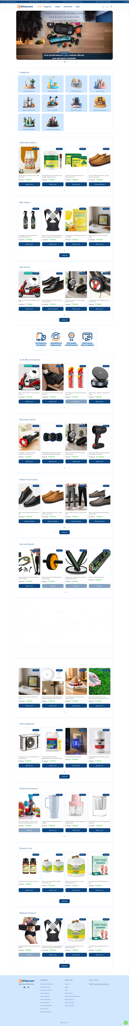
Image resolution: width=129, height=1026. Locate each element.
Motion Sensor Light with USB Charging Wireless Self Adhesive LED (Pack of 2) (52, 697)
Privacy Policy (68, 993)
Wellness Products (46, 1012)
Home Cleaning (45, 996)
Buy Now (64, 53)
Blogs (66, 987)
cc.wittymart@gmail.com (101, 984)
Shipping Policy (69, 999)
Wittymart (66, 1022)
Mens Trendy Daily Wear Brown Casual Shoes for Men (99, 513)
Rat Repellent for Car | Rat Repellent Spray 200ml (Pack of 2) (28, 236)
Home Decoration (46, 999)
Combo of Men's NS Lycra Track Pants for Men (76, 513)
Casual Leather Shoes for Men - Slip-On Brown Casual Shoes (99, 176)
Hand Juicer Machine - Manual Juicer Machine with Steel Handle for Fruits (28, 822)
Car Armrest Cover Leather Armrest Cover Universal (52, 393)
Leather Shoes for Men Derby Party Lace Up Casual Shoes (52, 301)
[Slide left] (61, 191)
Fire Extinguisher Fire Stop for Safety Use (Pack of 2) (76, 393)
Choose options (99, 184)
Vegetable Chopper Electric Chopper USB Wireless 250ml (76, 822)
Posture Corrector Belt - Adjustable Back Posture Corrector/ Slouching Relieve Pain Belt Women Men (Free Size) (52, 236)
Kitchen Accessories (46, 1005)
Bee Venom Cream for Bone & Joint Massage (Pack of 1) (74, 882)
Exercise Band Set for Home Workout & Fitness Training (29, 578)
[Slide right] (68, 191)
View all (64, 255)
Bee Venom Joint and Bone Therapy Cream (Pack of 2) (51, 882)
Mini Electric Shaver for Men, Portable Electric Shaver (75, 301)
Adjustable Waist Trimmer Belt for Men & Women (29, 946)
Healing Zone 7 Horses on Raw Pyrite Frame (98, 236)
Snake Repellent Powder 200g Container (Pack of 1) (99, 757)
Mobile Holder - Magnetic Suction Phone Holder (99, 393)
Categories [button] (44, 980)
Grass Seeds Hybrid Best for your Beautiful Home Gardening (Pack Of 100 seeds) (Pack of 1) (99, 697)
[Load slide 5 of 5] (67, 62)
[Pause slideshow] (76, 62)
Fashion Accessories (46, 990)
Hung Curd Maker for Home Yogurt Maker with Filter (99, 822)
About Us (67, 984)
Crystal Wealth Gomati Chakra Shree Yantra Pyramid (74, 697)
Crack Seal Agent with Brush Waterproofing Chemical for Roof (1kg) (75, 639)
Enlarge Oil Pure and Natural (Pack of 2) (29, 881)
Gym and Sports (45, 993)
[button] (48, 7)
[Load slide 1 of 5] (57, 62)
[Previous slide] (53, 62)
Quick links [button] (69, 980)
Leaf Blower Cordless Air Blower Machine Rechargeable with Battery (99, 453)
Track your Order (69, 1005)
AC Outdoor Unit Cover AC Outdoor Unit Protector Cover (29, 757)
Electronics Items (45, 987)
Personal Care (45, 1008)
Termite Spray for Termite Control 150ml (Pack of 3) (29, 176)
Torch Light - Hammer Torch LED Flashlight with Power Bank (27, 453)
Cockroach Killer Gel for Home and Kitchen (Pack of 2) (74, 176)
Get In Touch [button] (93, 980)
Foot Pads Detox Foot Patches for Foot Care (99, 882)
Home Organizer (45, 1002)
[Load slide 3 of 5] (62, 62)
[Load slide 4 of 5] (65, 62)
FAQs (66, 990)
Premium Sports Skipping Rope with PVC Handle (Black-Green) (75, 578)
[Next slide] (72, 62)
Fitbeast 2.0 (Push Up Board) (96, 577)
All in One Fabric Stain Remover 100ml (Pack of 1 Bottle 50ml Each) (52, 639)
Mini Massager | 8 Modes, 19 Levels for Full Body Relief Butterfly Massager (52, 453)
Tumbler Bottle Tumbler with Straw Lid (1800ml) (52, 822)
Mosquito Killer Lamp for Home (73, 757)
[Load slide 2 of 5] (59, 62)
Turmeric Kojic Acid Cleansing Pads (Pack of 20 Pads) (76, 236)
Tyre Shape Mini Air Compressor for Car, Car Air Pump (99, 301)
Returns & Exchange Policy (72, 996)
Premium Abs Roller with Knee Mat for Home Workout (52, 578)
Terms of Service (69, 1002)
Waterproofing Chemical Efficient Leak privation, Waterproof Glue (52, 176)
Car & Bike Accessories (47, 984)
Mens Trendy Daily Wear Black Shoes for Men (29, 513)
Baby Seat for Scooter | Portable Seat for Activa (29, 301)
